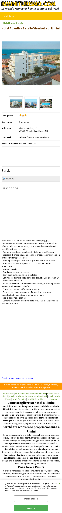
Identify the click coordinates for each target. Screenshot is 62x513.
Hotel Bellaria (33, 399)
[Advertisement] (35, 155)
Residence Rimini (38, 393)
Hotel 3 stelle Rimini (18, 396)
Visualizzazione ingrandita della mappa (17, 378)
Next (58, 68)
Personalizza (31, 498)
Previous (4, 68)
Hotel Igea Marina (48, 399)
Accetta (31, 508)
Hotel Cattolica (19, 399)
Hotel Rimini (8, 16)
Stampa (10, 178)
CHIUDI (59, 483)
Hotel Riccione (22, 393)
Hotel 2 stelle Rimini (37, 396)
